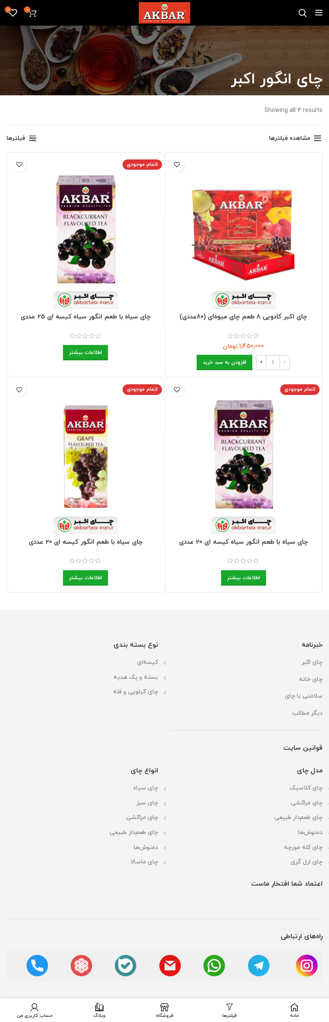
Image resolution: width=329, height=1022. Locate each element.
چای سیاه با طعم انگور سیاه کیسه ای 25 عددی (86, 316)
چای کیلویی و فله (135, 692)
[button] (224, 362)
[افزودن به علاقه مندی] (177, 164)
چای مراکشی (307, 803)
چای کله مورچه (303, 847)
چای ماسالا (144, 862)
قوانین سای (306, 748)
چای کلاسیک (306, 788)
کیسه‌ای (147, 662)
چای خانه (311, 679)
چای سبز (147, 803)
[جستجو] (302, 12)
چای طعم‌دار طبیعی (298, 817)
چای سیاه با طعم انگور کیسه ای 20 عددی (86, 542)
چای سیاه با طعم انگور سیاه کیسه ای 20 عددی (243, 542)
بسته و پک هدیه (136, 677)
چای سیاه (145, 788)
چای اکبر (312, 662)
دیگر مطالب (307, 713)
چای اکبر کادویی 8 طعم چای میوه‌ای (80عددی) (243, 316)
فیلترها (15, 138)
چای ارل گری (306, 862)
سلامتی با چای (304, 696)
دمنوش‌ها (310, 832)
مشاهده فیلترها (289, 138)
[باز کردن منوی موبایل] (319, 12)
